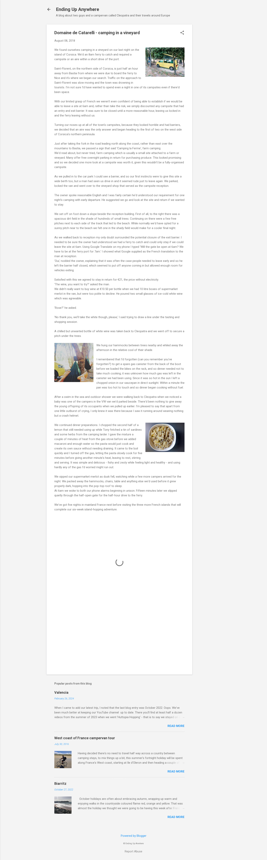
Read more (176, 726)
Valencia (61, 692)
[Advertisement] (207, 83)
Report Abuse (133, 851)
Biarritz (60, 783)
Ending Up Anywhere (77, 9)
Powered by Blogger (133, 836)
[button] (182, 33)
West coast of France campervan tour (84, 738)
